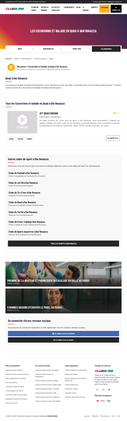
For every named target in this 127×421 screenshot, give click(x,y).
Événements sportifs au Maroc (16, 399)
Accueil (87, 416)
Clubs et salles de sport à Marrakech (48, 385)
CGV (118, 416)
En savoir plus (112, 138)
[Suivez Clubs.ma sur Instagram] (103, 389)
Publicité (95, 416)
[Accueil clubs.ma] (14, 8)
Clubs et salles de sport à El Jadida (47, 401)
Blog (78, 7)
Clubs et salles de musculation (76, 370)
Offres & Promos (44, 8)
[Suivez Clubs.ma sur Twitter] (109, 389)
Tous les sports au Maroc (14, 391)
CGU (113, 416)
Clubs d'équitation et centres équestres (75, 379)
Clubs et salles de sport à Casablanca (44, 375)
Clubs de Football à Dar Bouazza (24, 172)
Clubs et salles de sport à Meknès (47, 397)
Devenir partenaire (100, 2)
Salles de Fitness (71, 374)
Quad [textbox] (20, 49)
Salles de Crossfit (71, 389)
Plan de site (105, 416)
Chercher (107, 49)
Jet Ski (20, 139)
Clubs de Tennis (70, 393)
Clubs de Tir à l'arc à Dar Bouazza (24, 192)
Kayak (29, 139)
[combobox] (20, 49)
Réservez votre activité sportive (17, 374)
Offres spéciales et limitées (15, 378)
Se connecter (116, 8)
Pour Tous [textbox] (77, 49)
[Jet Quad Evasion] (22, 122)
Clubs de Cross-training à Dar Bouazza (27, 221)
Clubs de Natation (71, 385)
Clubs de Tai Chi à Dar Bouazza (23, 212)
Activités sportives (55, 8)
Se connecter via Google (64, 340)
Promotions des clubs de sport (16, 395)
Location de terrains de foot (75, 397)
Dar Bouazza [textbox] (48, 49)
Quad (11, 139)
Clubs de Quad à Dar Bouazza (22, 202)
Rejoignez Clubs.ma (115, 2)
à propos (86, 8)
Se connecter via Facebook (64, 334)
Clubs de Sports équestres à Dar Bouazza (28, 231)
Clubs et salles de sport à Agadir (47, 370)
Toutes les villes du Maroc (14, 387)
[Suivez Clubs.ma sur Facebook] (97, 389)
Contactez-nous (11, 403)
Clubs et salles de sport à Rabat (46, 381)
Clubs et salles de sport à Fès (45, 393)
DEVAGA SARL (52, 416)
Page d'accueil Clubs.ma (14, 370)
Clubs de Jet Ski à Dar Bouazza (23, 182)
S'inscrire (104, 7)
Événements (69, 7)
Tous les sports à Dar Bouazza (64, 243)
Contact (94, 7)
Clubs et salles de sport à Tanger (47, 389)
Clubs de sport (35, 8)
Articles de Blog (11, 382)
